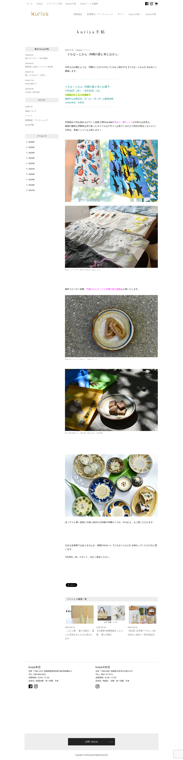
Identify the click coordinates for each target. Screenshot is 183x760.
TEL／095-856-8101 (37, 674)
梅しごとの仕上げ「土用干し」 (36, 75)
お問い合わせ (91, 742)
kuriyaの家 (71, 4)
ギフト (120, 14)
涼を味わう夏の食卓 (32, 92)
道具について (30, 111)
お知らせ (29, 107)
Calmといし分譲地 (89, 4)
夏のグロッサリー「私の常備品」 (37, 58)
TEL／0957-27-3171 (104, 674)
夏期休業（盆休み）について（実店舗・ (39, 67)
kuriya (40, 4)
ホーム (30, 4)
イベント (29, 116)
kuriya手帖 (151, 14)
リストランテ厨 (54, 4)
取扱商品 (78, 14)
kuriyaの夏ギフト (31, 84)
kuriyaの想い (135, 14)
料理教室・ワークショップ (100, 14)
